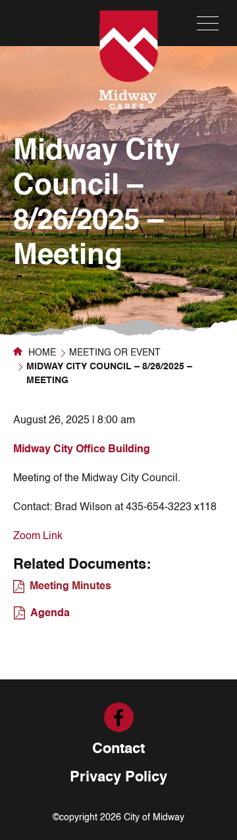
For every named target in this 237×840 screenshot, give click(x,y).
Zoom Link (38, 536)
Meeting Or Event (115, 352)
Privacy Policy (118, 777)
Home (41, 352)
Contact (118, 749)
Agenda (50, 613)
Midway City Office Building (81, 449)
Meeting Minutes (70, 586)
